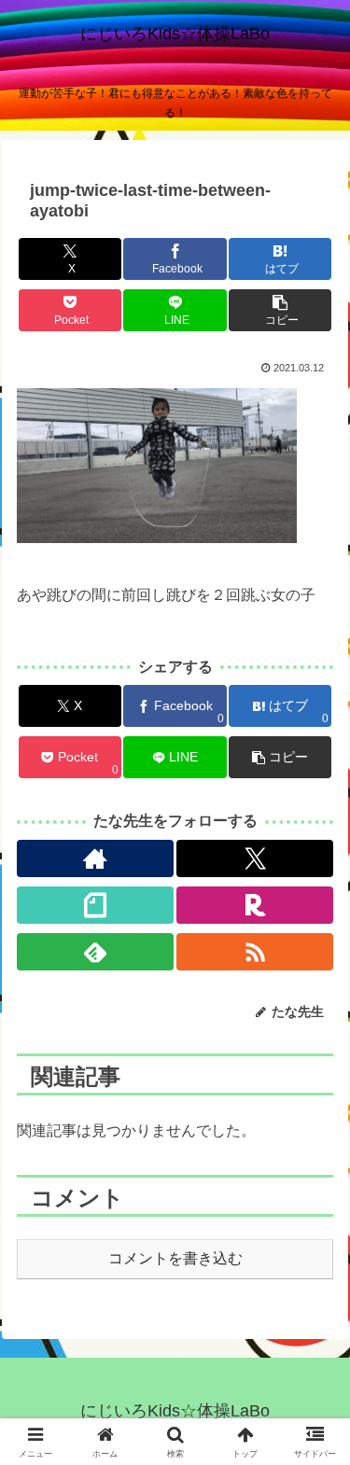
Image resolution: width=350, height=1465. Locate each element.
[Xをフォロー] (254, 858)
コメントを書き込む (175, 1258)
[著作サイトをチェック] (95, 858)
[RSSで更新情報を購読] (254, 951)
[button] (280, 310)
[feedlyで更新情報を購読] (95, 951)
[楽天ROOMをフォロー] (254, 905)
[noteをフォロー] (95, 905)
